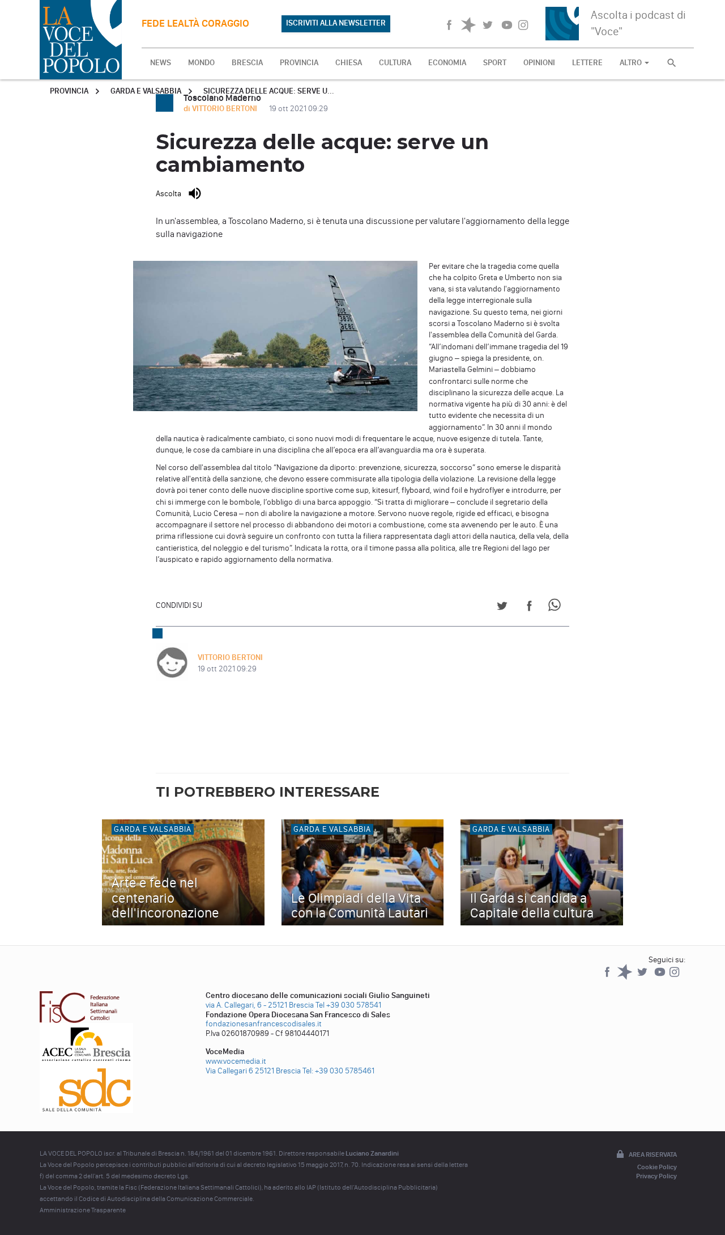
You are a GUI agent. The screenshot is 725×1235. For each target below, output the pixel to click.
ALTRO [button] (631, 62)
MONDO (201, 62)
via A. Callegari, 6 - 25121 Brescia (260, 1005)
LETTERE (587, 62)
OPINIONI (539, 62)
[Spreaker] (625, 977)
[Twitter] (643, 977)
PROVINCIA (299, 62)
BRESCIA (247, 62)
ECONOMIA (447, 62)
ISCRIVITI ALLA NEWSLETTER (336, 23)
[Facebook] (608, 977)
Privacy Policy (656, 1176)
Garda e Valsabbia (145, 91)
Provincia (69, 91)
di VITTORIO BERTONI (221, 108)
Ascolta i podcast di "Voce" (638, 23)
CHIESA (348, 62)
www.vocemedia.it (236, 1061)
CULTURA (395, 62)
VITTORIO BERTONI (230, 657)
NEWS (160, 62)
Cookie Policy (657, 1167)
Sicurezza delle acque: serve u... (268, 91)
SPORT (494, 62)
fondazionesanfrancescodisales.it (264, 1024)
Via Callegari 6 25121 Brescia (253, 1071)
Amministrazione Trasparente (83, 1210)
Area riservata (653, 1154)
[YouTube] (660, 977)
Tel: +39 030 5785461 (338, 1071)
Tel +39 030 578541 (348, 1005)
